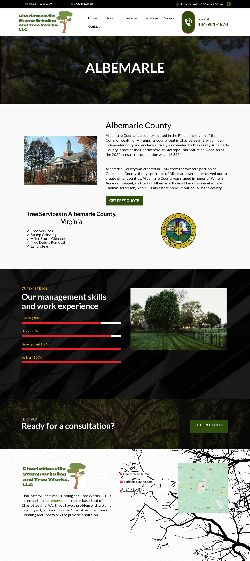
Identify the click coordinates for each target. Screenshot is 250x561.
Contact (94, 26)
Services (132, 18)
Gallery (169, 18)
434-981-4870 (83, 4)
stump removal (51, 500)
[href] (203, 488)
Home (92, 18)
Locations (151, 18)
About (111, 18)
